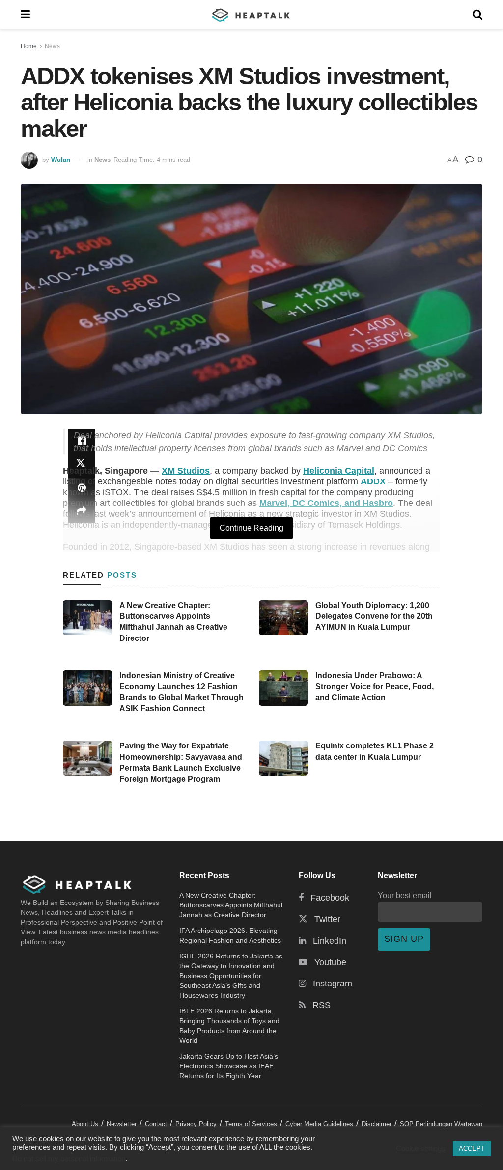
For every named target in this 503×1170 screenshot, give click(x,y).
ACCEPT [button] (472, 1148)
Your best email (405, 895)
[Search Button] (477, 14)
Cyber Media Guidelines (319, 1124)
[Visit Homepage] (251, 15)
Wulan (60, 159)
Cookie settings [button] (421, 1149)
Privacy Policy (196, 1124)
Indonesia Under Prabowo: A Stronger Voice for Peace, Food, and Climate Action (374, 686)
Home (29, 46)
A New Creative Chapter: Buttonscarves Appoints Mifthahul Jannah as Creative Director (230, 905)
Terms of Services (251, 1124)
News (52, 46)
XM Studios (186, 471)
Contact (156, 1124)
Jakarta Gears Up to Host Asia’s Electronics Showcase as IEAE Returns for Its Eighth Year (228, 1066)
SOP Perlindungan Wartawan (441, 1124)
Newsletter (122, 1124)
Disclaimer (376, 1124)
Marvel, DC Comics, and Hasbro (326, 503)
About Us (85, 1124)
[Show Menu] (25, 14)
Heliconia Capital (338, 471)
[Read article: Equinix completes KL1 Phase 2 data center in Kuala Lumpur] (283, 758)
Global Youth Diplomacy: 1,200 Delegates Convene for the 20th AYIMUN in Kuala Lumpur (374, 616)
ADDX (373, 481)
